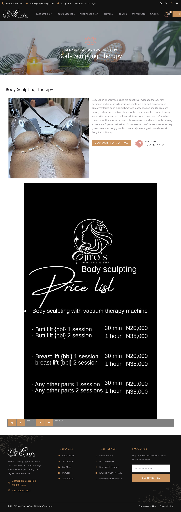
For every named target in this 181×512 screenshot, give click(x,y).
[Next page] (21, 422)
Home (67, 49)
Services (79, 49)
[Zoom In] (49, 422)
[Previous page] (12, 422)
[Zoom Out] (40, 422)
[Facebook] (161, 3)
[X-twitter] (166, 3)
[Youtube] (177, 3)
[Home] (15, 14)
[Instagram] (172, 3)
